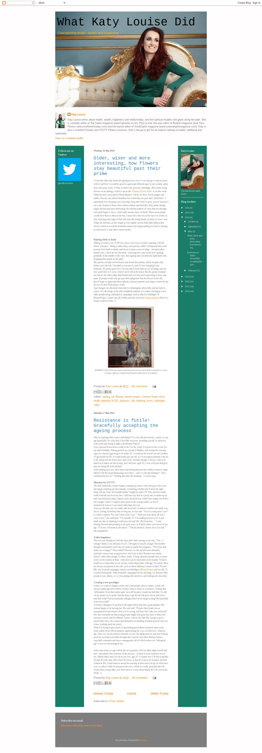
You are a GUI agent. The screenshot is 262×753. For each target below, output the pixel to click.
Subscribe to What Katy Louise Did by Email (81, 725)
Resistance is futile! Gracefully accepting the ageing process (126, 425)
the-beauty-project (150, 297)
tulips (97, 404)
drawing (105, 400)
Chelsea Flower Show (142, 191)
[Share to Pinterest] (110, 392)
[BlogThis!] (99, 392)
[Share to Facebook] (106, 392)
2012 (187, 281)
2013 (187, 276)
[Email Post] (153, 386)
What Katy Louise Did (126, 22)
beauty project (133, 396)
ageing (106, 396)
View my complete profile (69, 138)
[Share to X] (103, 392)
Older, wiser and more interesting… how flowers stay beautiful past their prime (127, 166)
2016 (187, 207)
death (97, 400)
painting (140, 400)
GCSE (114, 400)
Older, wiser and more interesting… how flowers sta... (194, 241)
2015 (187, 212)
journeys (124, 400)
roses (150, 400)
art (112, 396)
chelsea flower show (153, 396)
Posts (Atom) (116, 701)
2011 (187, 286)
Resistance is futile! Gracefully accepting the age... (194, 258)
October (192, 221)
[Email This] (95, 392)
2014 (187, 217)
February (192, 270)
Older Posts (159, 693)
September (193, 226)
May (190, 231)
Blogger (143, 739)
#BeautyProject (146, 569)
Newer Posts (103, 693)
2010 (187, 291)
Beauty (119, 396)
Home (131, 693)
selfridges (159, 400)
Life (133, 400)
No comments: (140, 386)
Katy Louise (78, 114)
